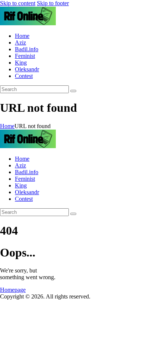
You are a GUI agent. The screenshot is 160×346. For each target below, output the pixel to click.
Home (7, 126)
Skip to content (17, 3)
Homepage (13, 290)
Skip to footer (53, 3)
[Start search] (73, 91)
